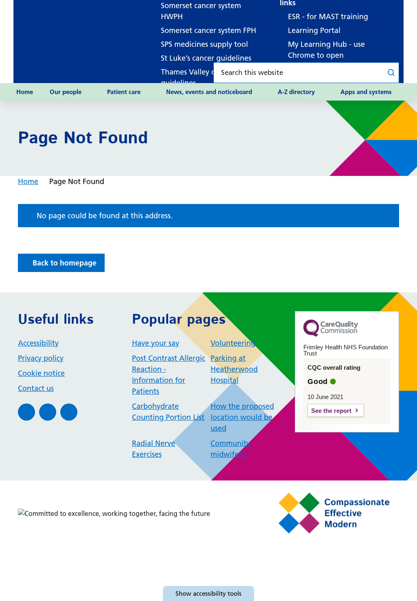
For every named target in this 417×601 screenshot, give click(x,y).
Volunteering (233, 343)
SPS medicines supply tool (204, 44)
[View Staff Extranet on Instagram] (68, 412)
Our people (65, 92)
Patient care (123, 92)
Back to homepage (65, 263)
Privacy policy (41, 358)
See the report (331, 410)
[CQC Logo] (330, 334)
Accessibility (38, 343)
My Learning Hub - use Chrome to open (326, 49)
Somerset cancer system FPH (208, 30)
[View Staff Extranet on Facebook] (26, 412)
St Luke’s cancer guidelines (206, 58)
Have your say (155, 343)
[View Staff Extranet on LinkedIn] (47, 412)
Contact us (36, 388)
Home (24, 92)
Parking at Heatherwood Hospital (234, 369)
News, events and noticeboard (209, 92)
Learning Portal (314, 30)
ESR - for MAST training (328, 16)
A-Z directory (296, 92)
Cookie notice (41, 373)
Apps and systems (366, 92)
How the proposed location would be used (242, 417)
